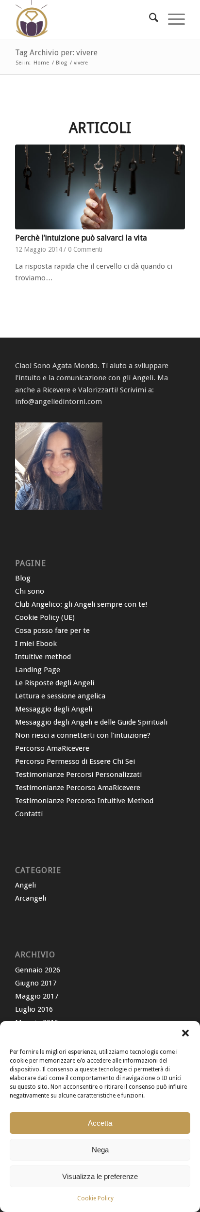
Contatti (29, 813)
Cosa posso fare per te (52, 630)
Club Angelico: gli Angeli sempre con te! (81, 604)
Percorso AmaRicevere (52, 748)
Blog (23, 578)
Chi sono (29, 591)
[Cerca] (148, 19)
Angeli (25, 885)
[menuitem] (148, 19)
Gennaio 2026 (37, 970)
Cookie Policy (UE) (45, 617)
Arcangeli (30, 898)
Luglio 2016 (34, 1009)
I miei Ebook (36, 643)
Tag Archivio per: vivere (56, 52)
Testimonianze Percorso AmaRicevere (77, 787)
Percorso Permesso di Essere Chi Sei (75, 761)
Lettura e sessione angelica (60, 696)
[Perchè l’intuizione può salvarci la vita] (100, 187)
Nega (100, 1150)
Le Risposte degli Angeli (54, 683)
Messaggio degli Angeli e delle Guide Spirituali (91, 722)
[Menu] (171, 19)
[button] (185, 1033)
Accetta (100, 1123)
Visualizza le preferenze (100, 1176)
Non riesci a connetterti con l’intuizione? (82, 735)
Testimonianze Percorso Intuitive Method (84, 800)
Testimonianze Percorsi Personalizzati (78, 774)
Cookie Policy (95, 1198)
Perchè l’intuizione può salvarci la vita (81, 237)
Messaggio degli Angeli (53, 709)
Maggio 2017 (36, 996)
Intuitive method (43, 656)
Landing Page (37, 669)
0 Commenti (85, 249)
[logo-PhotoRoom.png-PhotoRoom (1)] (83, 19)
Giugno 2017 (35, 983)
